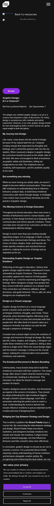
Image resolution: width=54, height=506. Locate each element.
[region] (27, 483)
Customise (27, 494)
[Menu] (48, 4)
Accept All (27, 487)
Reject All (27, 501)
